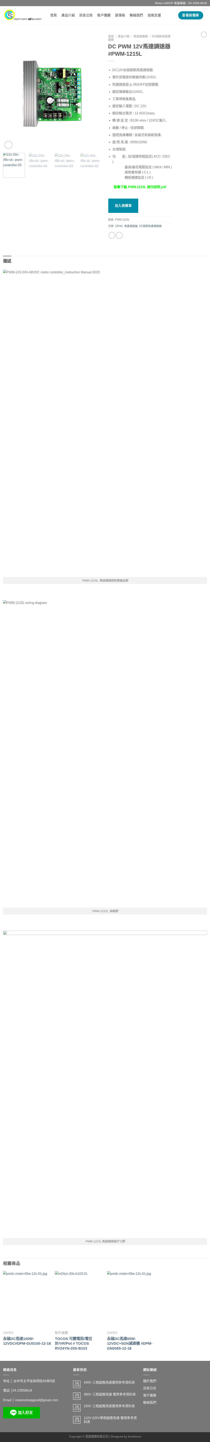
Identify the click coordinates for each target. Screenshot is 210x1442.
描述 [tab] (7, 261)
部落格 (120, 15)
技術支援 (154, 15)
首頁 (53, 15)
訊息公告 (86, 15)
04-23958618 (22, 1390)
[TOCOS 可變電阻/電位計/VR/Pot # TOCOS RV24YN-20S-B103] (79, 1299)
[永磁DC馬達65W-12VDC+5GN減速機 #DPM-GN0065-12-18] (131, 1299)
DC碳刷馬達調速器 (150, 225)
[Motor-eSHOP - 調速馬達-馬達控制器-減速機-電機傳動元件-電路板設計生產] (23, 15)
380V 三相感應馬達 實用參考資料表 (110, 1394)
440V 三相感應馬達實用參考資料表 (109, 1382)
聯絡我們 (136, 15)
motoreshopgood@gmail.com (36, 1400)
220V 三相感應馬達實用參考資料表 (109, 1406)
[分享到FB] (111, 235)
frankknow (134, 1436)
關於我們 (149, 1381)
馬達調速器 (141, 36)
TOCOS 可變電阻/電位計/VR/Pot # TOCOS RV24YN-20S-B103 (73, 1343)
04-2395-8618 (197, 3)
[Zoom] (9, 145)
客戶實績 (104, 15)
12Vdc (119, 225)
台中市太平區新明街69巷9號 (34, 1381)
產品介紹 (68, 15)
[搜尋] (172, 15)
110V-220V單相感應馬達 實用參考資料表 (110, 1420)
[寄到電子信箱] (119, 235)
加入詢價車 (123, 205)
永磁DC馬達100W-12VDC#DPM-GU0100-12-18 (27, 1341)
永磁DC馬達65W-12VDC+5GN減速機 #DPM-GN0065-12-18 (129, 1343)
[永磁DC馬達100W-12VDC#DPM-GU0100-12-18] (27, 1299)
